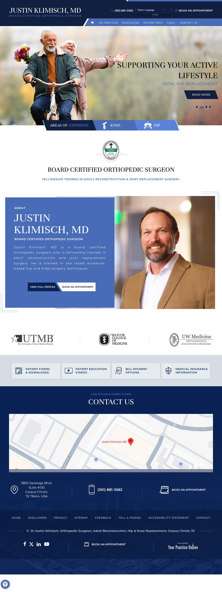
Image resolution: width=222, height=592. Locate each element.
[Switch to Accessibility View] (5, 584)
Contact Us (189, 22)
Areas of (69, 125)
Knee (115, 125)
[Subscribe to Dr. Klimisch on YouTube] (46, 544)
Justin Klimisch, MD (51, 223)
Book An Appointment (189, 489)
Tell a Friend (130, 517)
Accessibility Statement (168, 517)
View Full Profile (42, 286)
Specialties (130, 22)
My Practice (108, 22)
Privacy (60, 517)
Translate (164, 14)
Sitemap (81, 517)
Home (16, 517)
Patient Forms (38, 370)
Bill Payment (136, 370)
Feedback (103, 517)
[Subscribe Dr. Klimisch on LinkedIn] (38, 544)
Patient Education (91, 370)
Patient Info (153, 22)
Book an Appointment (196, 10)
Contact (203, 517)
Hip (157, 125)
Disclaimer (37, 517)
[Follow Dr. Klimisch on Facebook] (24, 544)
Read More (201, 94)
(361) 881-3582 (124, 10)
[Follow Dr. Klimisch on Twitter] (31, 544)
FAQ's (171, 22)
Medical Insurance (192, 370)
